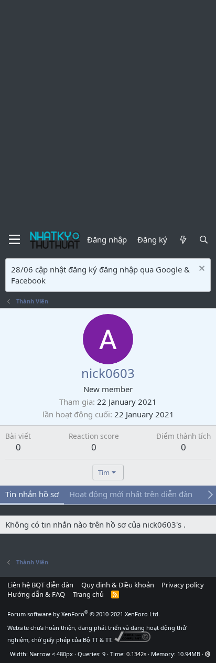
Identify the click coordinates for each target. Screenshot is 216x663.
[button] (208, 654)
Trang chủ (88, 594)
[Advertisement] (108, 113)
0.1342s (136, 654)
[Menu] (14, 240)
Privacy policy (182, 585)
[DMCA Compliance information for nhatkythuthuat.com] (132, 640)
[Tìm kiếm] (203, 239)
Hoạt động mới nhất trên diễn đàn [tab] (130, 494)
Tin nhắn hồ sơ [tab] (32, 494)
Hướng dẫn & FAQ (36, 594)
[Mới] (182, 239)
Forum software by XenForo (83, 614)
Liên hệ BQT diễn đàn (40, 585)
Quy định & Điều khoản (117, 585)
